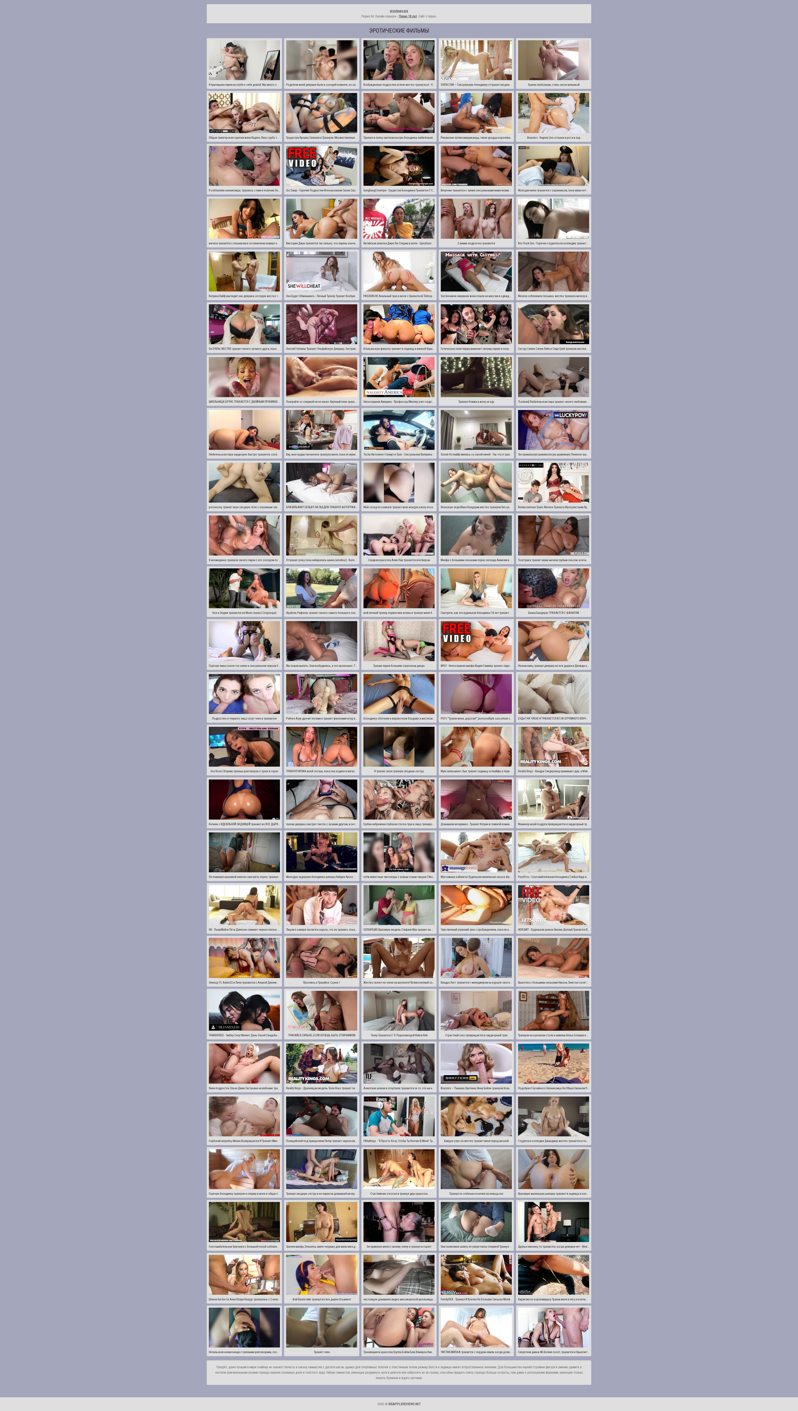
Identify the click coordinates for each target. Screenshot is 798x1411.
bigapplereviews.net (404, 1404)
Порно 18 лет (408, 16)
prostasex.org (399, 11)
